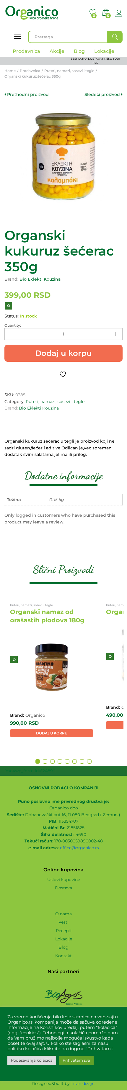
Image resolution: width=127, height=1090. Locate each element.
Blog (63, 947)
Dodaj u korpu (63, 353)
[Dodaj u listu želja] (63, 374)
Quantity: (12, 325)
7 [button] (82, 761)
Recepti (63, 930)
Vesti (63, 922)
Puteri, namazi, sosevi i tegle (55, 401)
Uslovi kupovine (63, 879)
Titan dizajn (83, 1083)
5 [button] (67, 761)
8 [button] (89, 761)
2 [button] (45, 761)
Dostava (63, 888)
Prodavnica (26, 51)
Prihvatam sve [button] (76, 1060)
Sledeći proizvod (102, 94)
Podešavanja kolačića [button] (32, 1060)
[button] (51, 733)
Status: (11, 316)
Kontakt (63, 955)
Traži (115, 37)
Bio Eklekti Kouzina (40, 279)
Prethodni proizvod (27, 94)
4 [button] (60, 761)
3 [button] (52, 761)
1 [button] (37, 761)
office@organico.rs (79, 847)
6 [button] (74, 761)
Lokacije (63, 939)
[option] (52, 670)
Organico (35, 715)
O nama (63, 913)
